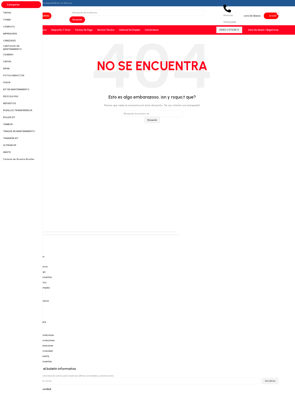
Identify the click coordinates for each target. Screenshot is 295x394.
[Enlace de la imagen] (102, 243)
